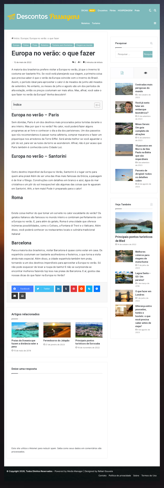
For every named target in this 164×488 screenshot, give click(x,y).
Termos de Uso (149, 475)
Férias (113, 10)
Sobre (136, 475)
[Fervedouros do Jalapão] (57, 330)
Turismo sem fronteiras (62, 45)
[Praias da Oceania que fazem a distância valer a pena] (25, 330)
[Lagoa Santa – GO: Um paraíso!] (124, 278)
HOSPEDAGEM (125, 10)
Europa (24, 38)
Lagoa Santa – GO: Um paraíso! (143, 276)
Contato (102, 475)
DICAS (87, 10)
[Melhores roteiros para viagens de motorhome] (124, 256)
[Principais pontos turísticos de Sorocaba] (89, 330)
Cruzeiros (102, 10)
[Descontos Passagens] (43, 17)
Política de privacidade (120, 475)
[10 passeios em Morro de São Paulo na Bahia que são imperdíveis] (124, 150)
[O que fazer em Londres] (124, 296)
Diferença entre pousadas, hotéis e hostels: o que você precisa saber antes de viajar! (143, 316)
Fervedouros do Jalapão (56, 340)
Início (16, 38)
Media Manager (75, 471)
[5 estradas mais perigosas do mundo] (124, 89)
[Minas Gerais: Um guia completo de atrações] (124, 129)
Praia (137, 10)
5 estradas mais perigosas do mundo (143, 88)
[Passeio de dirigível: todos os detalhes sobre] (124, 175)
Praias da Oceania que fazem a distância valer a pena (25, 343)
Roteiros (85, 23)
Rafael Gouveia (105, 471)
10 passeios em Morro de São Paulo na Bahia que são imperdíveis (143, 152)
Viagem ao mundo (84, 45)
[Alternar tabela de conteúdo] (95, 105)
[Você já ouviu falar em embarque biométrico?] (124, 107)
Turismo (96, 23)
